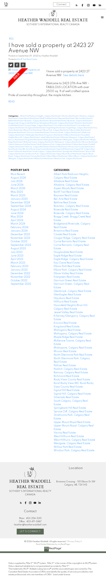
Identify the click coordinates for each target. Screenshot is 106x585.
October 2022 (19, 280)
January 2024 (19, 231)
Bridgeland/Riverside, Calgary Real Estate (57, 123)
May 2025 (17, 192)
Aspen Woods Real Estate (29, 118)
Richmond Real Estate (59, 147)
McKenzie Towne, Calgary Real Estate (39, 142)
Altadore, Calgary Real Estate (71, 185)
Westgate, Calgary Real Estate (20, 158)
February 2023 (19, 266)
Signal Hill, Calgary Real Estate (72, 394)
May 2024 (17, 216)
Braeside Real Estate (58, 121)
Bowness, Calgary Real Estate (37, 121)
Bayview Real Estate (67, 118)
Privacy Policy (74, 542)
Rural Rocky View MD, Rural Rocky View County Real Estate (32, 149)
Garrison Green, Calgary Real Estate (65, 132)
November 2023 (20, 238)
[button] (76, 5)
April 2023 (17, 259)
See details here (73, 75)
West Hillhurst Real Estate (57, 156)
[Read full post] (26, 79)
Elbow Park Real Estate (33, 130)
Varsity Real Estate (38, 156)
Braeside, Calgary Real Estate (80, 121)
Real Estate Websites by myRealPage (53, 544)
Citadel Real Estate (16, 125)
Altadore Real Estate (70, 116)
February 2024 (19, 227)
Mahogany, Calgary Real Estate (76, 140)
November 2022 (20, 277)
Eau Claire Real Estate (67, 263)
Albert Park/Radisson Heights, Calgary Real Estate (40, 116)
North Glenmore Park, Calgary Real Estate (54, 144)
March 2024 (18, 224)
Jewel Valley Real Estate (50, 137)
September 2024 (21, 206)
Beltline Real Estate (16, 121)
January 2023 (19, 270)
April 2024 (17, 220)
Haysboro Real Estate (54, 135)
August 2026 (18, 178)
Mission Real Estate (89, 142)
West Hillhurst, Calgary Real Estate (83, 156)
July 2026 (16, 181)
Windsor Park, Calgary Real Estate (68, 158)
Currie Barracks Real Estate (65, 125)
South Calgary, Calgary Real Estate (47, 151)
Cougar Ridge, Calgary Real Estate (39, 125)
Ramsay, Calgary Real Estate (37, 147)
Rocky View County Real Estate (81, 147)
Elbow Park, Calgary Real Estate (56, 130)
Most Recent (18, 174)
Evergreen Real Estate (17, 132)
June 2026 (17, 185)
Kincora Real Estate (16, 140)
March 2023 (18, 263)
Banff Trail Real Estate (27, 59)
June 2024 (17, 213)
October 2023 (19, 241)
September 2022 (21, 284)
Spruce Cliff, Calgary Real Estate (73, 411)
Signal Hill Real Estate (65, 149)
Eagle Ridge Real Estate (56, 128)
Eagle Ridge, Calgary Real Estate (80, 128)
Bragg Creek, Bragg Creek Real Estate (23, 123)
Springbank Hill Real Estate (73, 151)
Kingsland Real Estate (34, 140)
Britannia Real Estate (83, 123)
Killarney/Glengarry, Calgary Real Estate (77, 137)
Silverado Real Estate (23, 151)
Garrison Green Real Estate (38, 132)
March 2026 (18, 188)
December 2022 (20, 273)
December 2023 (20, 234)
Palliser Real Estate (80, 144)
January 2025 (19, 199)
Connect (61, 4)
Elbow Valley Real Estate (80, 130)
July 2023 (16, 252)
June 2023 (17, 256)
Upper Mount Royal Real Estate (69, 154)
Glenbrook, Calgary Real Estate (72, 291)
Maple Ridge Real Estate (68, 337)
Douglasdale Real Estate (36, 128)
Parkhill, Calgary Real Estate (70, 369)
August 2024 (18, 209)
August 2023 (18, 248)
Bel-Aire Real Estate (84, 118)
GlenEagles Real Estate (35, 135)
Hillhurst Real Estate (72, 135)
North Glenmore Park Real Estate (23, 144)
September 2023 (21, 245)
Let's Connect (30, 531)
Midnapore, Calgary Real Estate (68, 142)
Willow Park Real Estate (43, 158)
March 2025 (18, 195)
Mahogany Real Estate (53, 140)
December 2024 (20, 202)
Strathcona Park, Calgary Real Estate (41, 154)
